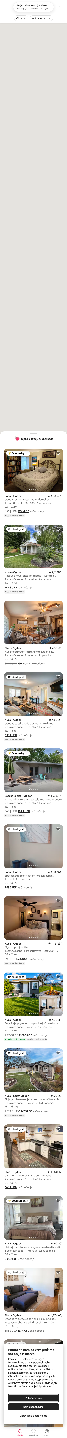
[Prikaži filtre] (59, 7)
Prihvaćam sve (33, 1398)
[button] (23, 511)
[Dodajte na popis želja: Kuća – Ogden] (58, 529)
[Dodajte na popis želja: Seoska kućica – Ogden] (58, 753)
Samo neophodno (33, 1406)
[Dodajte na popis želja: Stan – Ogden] (58, 605)
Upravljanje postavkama (33, 1415)
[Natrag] (7, 7)
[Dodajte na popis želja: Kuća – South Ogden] (58, 1053)
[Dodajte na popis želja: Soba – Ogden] (58, 453)
